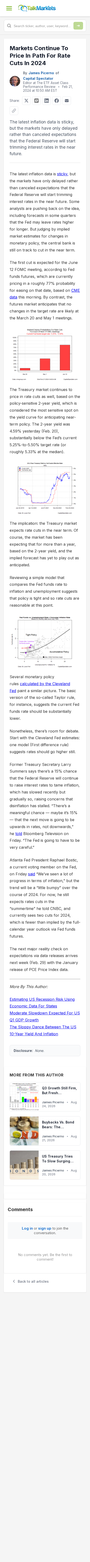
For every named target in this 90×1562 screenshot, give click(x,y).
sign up (44, 1228)
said (31, 874)
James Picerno (41, 73)
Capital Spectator (38, 78)
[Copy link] (14, 110)
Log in (27, 1228)
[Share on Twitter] (26, 100)
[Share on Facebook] (56, 100)
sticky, (62, 173)
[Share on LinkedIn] (46, 100)
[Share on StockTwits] (36, 100)
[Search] (78, 26)
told (18, 833)
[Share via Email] (66, 100)
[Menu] (9, 8)
